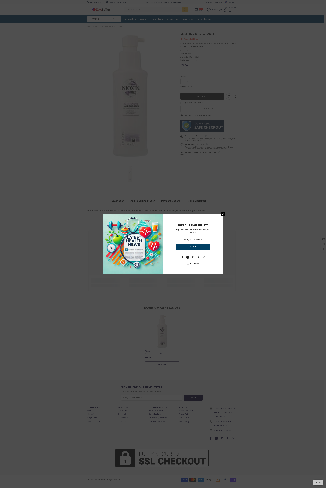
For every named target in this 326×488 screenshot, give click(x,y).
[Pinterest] (193, 257)
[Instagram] (187, 257)
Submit (193, 247)
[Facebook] (182, 257)
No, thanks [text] (194, 264)
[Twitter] (203, 257)
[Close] (223, 214)
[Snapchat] (198, 257)
